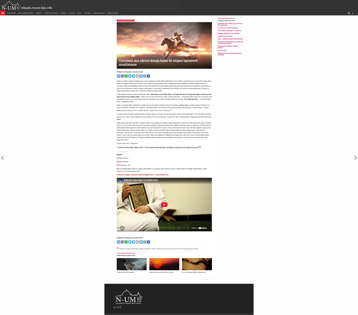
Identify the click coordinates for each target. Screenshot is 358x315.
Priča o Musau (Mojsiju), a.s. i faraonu (229, 30)
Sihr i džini (87, 13)
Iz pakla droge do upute (225, 36)
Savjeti (79, 13)
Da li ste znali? (222, 50)
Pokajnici (63, 13)
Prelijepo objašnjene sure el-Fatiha (228, 33)
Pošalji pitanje (11, 13)
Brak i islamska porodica (25, 13)
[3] (117, 165)
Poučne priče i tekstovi (51, 13)
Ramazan (39, 13)
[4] (117, 169)
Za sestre (72, 13)
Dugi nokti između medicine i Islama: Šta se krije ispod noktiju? (230, 42)
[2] (117, 162)
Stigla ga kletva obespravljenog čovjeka (161, 272)
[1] (117, 158)
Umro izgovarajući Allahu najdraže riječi (194, 272)
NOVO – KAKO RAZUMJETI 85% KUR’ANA (230, 39)
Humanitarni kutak (99, 13)
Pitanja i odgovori (112, 13)
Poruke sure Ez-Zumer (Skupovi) (228, 28)
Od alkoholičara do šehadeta (125, 272)
